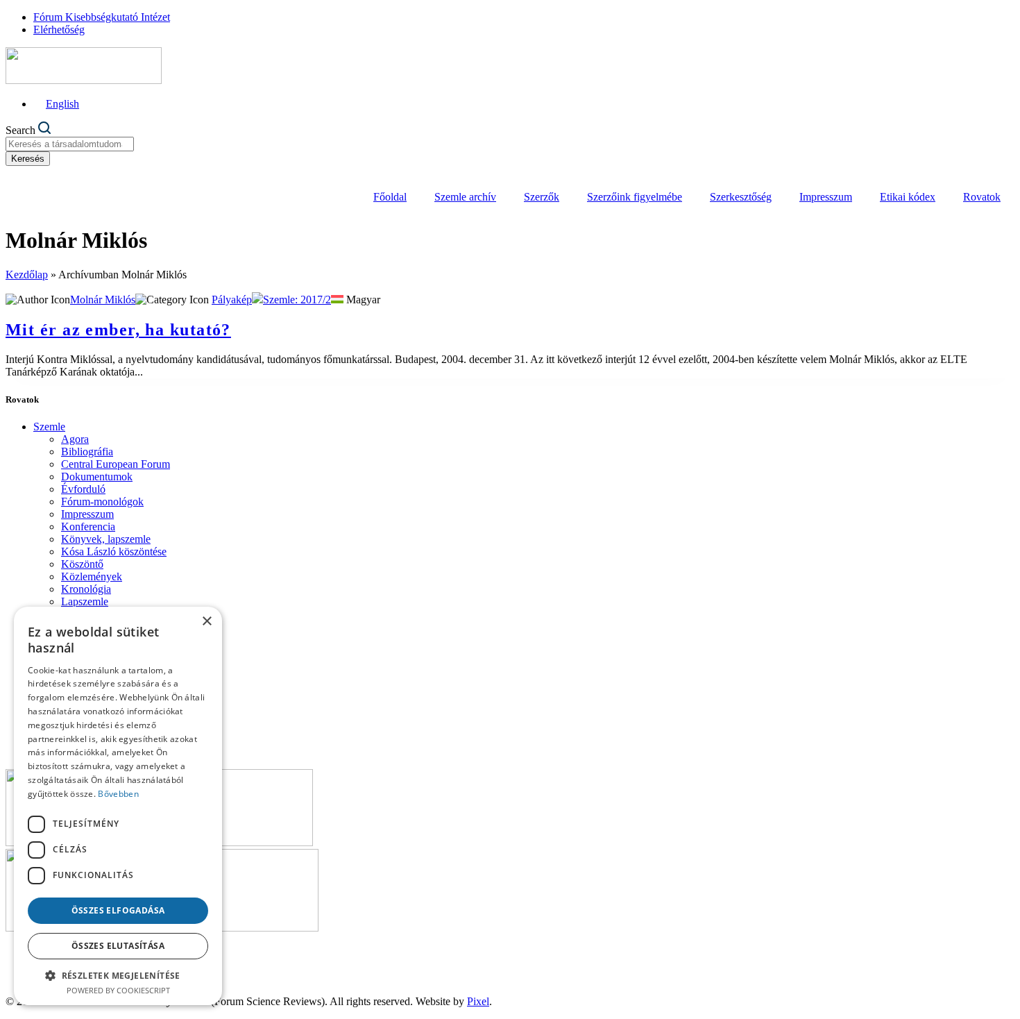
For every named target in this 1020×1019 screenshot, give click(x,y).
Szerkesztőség (741, 197)
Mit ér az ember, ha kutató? (118, 330)
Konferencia (88, 526)
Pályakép (232, 299)
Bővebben (118, 794)
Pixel (478, 1001)
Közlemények (91, 576)
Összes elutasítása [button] (117, 946)
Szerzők (541, 197)
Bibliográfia (87, 451)
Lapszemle (84, 601)
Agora (75, 439)
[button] (118, 975)
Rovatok (982, 197)
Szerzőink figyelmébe (634, 197)
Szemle (49, 426)
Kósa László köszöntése (114, 551)
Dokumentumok (97, 476)
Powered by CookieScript (118, 990)
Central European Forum (115, 464)
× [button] (206, 621)
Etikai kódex (907, 197)
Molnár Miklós (102, 299)
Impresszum (825, 197)
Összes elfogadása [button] (118, 910)
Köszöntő (82, 564)
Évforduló (83, 489)
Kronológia (86, 589)
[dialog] (118, 806)
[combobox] (70, 144)
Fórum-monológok (102, 501)
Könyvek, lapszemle (106, 539)
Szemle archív (465, 197)
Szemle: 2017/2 (297, 299)
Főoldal (390, 197)
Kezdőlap (27, 274)
